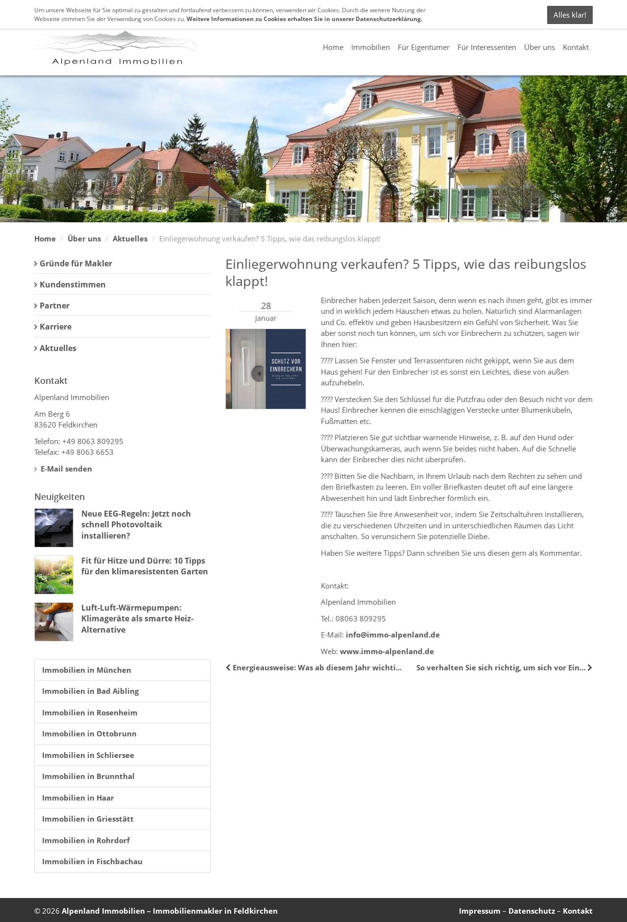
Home (333, 47)
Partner (55, 305)
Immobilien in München (86, 670)
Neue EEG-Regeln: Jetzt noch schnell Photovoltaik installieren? (136, 524)
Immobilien (370, 47)
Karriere (56, 326)
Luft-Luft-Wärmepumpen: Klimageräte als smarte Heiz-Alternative (137, 618)
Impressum (480, 911)
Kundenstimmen (73, 284)
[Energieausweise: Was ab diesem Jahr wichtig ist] (229, 667)
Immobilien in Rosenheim (90, 712)
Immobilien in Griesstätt (88, 819)
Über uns (539, 47)
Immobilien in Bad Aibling (90, 691)
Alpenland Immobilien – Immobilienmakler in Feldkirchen (170, 911)
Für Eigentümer (424, 47)
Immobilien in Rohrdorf (86, 840)
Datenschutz (531, 911)
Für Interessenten (487, 47)
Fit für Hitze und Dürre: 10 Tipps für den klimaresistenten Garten (144, 566)
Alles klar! (570, 15)
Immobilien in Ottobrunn (89, 733)
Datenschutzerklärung (388, 19)
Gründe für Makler (76, 263)
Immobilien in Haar (78, 798)
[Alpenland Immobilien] (116, 47)
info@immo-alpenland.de (393, 634)
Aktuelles (130, 238)
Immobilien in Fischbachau (92, 861)
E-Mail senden (65, 468)
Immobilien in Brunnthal (88, 776)
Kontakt (576, 47)
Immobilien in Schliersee (88, 755)
